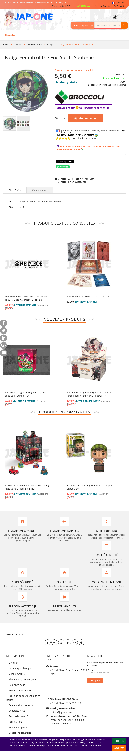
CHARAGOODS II (34, 44)
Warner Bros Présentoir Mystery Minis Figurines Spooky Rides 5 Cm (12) (28, 487)
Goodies (17, 44)
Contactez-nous (17, 710)
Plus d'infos (15, 190)
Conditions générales (20, 732)
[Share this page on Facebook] (3, 323)
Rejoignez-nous (17, 684)
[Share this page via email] (3, 352)
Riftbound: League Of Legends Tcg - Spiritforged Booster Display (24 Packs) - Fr (89, 394)
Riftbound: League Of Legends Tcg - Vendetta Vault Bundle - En (26, 394)
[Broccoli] (79, 103)
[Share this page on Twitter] (3, 330)
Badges (50, 44)
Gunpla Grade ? (17, 673)
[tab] (15, 190)
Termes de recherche (20, 690)
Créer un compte (102, 6)
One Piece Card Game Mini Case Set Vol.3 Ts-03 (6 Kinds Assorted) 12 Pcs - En (27, 298)
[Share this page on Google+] (3, 345)
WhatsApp (63, 166)
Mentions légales (18, 727)
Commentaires (40, 190)
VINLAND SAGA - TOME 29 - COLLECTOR (88, 296)
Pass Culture (15, 721)
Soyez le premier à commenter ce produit (74, 70)
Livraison (13, 662)
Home (5, 44)
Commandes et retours (21, 705)
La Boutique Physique (20, 668)
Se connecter (120, 6)
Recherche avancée (19, 716)
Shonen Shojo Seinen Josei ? (23, 679)
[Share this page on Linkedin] (3, 337)
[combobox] (101, 25)
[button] (119, 2)
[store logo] (28, 19)
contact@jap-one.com (61, 712)
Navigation (10, 35)
